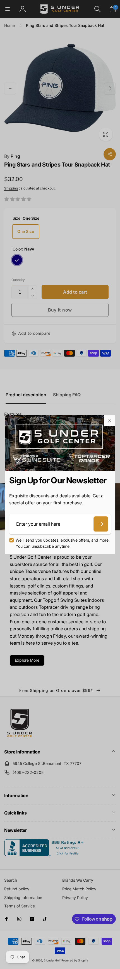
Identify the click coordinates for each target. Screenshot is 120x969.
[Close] (109, 420)
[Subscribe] (100, 524)
